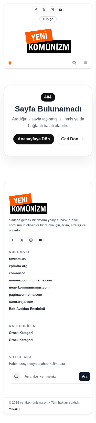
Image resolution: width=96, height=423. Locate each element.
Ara (84, 376)
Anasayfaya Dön (34, 139)
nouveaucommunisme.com (30, 280)
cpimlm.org (18, 266)
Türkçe (48, 19)
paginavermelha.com (25, 294)
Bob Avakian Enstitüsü (27, 309)
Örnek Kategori (21, 333)
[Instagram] (52, 9)
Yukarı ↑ (14, 409)
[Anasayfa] (10, 62)
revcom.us (17, 259)
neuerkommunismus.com (29, 287)
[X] (44, 9)
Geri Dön (69, 139)
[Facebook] (36, 9)
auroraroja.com (21, 302)
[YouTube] (60, 9)
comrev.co (17, 273)
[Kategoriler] (86, 62)
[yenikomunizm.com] (48, 42)
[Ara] (74, 62)
